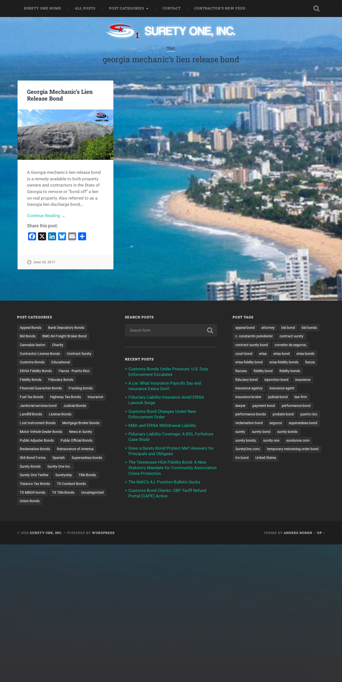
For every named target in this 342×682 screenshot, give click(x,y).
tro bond (242, 458)
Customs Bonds (32, 362)
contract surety (291, 336)
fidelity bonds (289, 371)
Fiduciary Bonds (60, 380)
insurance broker (248, 397)
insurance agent (281, 388)
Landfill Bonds (31, 414)
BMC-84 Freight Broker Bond (64, 336)
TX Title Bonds (63, 492)
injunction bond (276, 380)
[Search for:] (171, 330)
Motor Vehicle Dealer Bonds (41, 432)
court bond (243, 354)
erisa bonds (305, 354)
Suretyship (63, 475)
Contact (171, 8)
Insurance (95, 397)
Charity (57, 345)
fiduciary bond (246, 380)
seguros (275, 423)
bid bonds (309, 328)
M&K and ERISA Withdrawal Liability (162, 425)
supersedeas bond (303, 423)
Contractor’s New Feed (220, 8)
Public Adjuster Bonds (37, 440)
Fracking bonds (81, 388)
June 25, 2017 (44, 262)
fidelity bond (263, 371)
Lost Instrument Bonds (38, 423)
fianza (310, 362)
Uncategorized (92, 492)
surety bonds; (245, 440)
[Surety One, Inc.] (171, 31)
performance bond (296, 406)
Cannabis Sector (32, 345)
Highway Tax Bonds (65, 397)
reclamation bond (249, 423)
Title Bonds (87, 475)
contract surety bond (251, 345)
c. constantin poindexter (254, 336)
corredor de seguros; (290, 345)
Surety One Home (42, 8)
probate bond (283, 414)
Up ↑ (321, 533)
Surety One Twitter (34, 475)
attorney (268, 328)
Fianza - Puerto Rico (74, 371)
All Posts (85, 8)
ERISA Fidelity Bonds (36, 371)
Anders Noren (298, 533)
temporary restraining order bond (292, 449)
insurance (302, 380)
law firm (300, 397)
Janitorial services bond (38, 406)
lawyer (240, 406)
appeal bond (245, 328)
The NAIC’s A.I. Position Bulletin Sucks (164, 481)
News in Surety (80, 432)
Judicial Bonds (74, 406)
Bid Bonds (28, 336)
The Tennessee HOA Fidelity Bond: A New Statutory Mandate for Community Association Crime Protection (172, 468)
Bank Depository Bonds (66, 328)
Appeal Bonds (30, 328)
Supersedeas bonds (87, 458)
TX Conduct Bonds (71, 484)
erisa (263, 354)
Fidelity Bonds (31, 380)
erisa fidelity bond (249, 362)
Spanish (58, 458)
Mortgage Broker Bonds (80, 423)
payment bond (263, 406)
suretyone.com (297, 440)
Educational (60, 362)
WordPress (103, 533)
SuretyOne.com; (247, 449)
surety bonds (287, 432)
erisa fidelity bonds (283, 362)
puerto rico (308, 414)
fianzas (241, 371)
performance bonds (250, 414)
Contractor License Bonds (40, 354)
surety (240, 432)
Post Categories (126, 8)
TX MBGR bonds (32, 492)
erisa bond (281, 354)
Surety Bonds (30, 466)
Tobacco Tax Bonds (35, 484)
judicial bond (278, 397)
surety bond (261, 432)
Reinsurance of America (75, 449)
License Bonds (60, 414)
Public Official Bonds (76, 440)
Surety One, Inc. (46, 533)
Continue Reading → (46, 215)
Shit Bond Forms (33, 458)
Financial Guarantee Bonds (41, 388)
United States (265, 458)
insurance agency (249, 388)
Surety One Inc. (59, 466)
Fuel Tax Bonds (31, 397)
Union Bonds (30, 501)
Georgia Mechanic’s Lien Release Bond (60, 95)
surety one (271, 440)
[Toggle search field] (316, 8)
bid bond (288, 328)
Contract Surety (79, 354)
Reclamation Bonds (35, 449)
